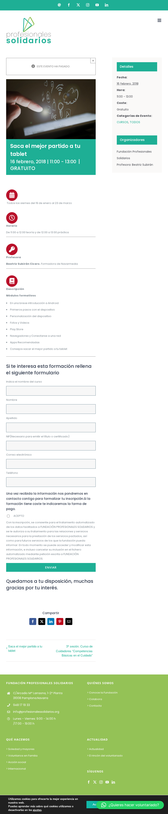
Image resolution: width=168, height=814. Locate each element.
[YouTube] (107, 782)
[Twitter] (94, 782)
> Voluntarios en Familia (21, 756)
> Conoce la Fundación (102, 693)
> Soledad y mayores (20, 749)
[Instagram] (101, 782)
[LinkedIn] (113, 782)
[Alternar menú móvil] (160, 20)
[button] (130, 805)
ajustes (37, 810)
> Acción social (16, 762)
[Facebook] (88, 782)
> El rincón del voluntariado (105, 756)
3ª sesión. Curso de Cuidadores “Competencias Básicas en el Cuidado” (74, 650)
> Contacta (94, 706)
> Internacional (16, 769)
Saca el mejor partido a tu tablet (25, 648)
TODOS (135, 122)
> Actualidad (95, 749)
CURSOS (122, 122)
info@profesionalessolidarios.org (36, 712)
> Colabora (95, 699)
